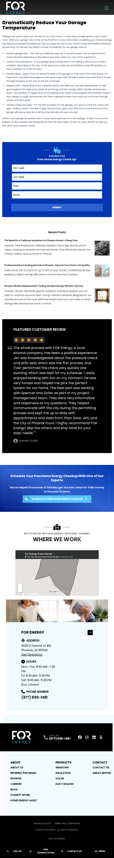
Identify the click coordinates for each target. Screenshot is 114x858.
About (15, 762)
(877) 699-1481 (34, 697)
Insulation (63, 773)
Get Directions (31, 654)
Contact (99, 762)
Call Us (17, 851)
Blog (13, 789)
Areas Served (101, 773)
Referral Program (23, 773)
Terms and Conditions (67, 823)
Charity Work (20, 795)
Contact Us (100, 767)
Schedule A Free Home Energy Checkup (57, 499)
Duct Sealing (65, 784)
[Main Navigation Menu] (107, 8)
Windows (62, 767)
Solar (60, 778)
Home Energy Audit (23, 800)
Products (63, 762)
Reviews (16, 778)
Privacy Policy (42, 823)
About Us (16, 767)
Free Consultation (45, 851)
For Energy (32, 632)
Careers (16, 784)
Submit (57, 207)
